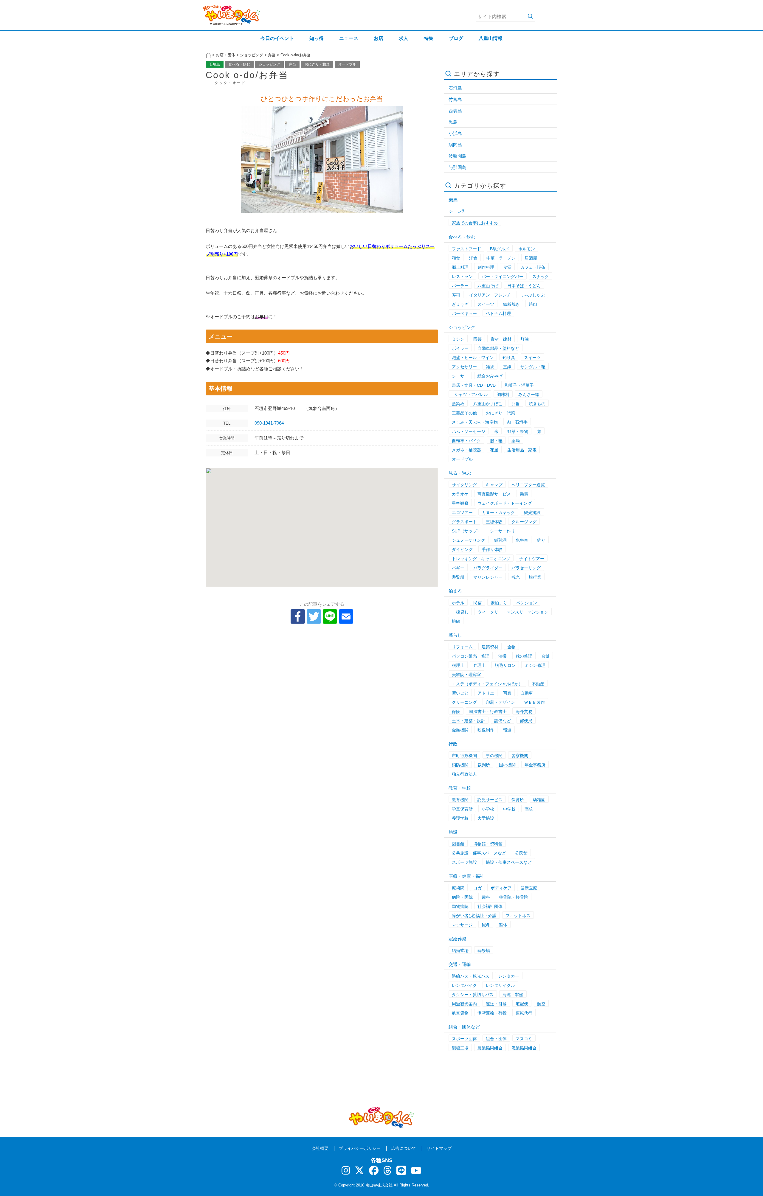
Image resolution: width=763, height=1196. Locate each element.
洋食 (473, 258)
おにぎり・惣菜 (317, 64)
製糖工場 (460, 1048)
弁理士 (479, 665)
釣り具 (509, 357)
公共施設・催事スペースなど (479, 853)
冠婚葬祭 (457, 938)
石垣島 (214, 64)
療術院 (458, 888)
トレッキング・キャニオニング (481, 558)
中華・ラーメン (501, 258)
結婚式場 (460, 950)
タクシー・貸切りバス (473, 994)
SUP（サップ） (466, 531)
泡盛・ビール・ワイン (473, 357)
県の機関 (494, 755)
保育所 (517, 799)
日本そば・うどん (524, 285)
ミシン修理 (535, 665)
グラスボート (464, 521)
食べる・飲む (239, 64)
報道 (507, 730)
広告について (403, 1148)
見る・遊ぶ (460, 473)
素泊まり (499, 602)
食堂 (507, 267)
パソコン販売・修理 (470, 656)
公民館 (521, 853)
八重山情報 (491, 38)
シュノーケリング (468, 540)
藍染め (458, 403)
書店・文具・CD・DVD (474, 385)
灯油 (524, 339)
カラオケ (460, 494)
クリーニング (464, 702)
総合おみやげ (490, 376)
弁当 (292, 64)
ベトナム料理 (498, 313)
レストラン (462, 276)
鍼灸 (486, 924)
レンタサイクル (500, 985)
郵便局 (526, 720)
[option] (322, 159)
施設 (453, 832)
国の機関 (507, 764)
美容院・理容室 (466, 674)
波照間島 (457, 156)
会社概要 (320, 1148)
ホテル (458, 602)
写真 (507, 693)
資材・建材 (501, 339)
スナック (540, 276)
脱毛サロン (505, 665)
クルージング (523, 521)
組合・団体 (496, 1038)
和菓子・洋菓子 (519, 385)
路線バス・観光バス (470, 976)
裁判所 (483, 764)
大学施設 (485, 818)
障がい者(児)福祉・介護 (474, 915)
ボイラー (460, 348)
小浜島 (455, 133)
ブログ (456, 38)
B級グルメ (499, 248)
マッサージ (462, 924)
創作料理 (485, 267)
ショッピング (269, 64)
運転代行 (524, 1013)
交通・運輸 (460, 964)
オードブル (347, 64)
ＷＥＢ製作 (534, 702)
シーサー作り (502, 531)
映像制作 (485, 730)
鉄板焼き (511, 304)
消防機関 (460, 764)
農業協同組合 (490, 1048)
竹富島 (455, 99)
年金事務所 (535, 764)
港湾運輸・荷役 (492, 1013)
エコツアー (462, 512)
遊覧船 (458, 577)
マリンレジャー (488, 577)
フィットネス (518, 915)
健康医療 (528, 888)
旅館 (456, 621)
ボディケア (501, 888)
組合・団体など (464, 1026)
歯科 (486, 897)
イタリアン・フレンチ (490, 295)
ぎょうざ (460, 304)
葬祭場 (483, 950)
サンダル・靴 (532, 366)
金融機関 (460, 730)
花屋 (494, 450)
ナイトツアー (531, 558)
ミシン (458, 339)
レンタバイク (464, 985)
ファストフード (466, 248)
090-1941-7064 (271, 422)
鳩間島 (455, 144)
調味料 (503, 394)
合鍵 (545, 656)
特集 (428, 38)
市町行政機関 (464, 755)
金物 (511, 646)
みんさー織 (528, 394)
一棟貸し (460, 612)
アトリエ (485, 693)
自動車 (526, 693)
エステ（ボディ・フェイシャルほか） (487, 683)
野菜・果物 (517, 431)
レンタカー (508, 976)
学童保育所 (462, 809)
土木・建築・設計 (468, 720)
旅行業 (535, 577)
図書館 (458, 843)
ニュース (348, 38)
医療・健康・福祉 (466, 876)
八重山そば (487, 285)
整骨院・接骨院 (513, 897)
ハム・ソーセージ (468, 431)
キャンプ (494, 484)
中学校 (509, 809)
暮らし (455, 635)
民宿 (477, 602)
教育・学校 (460, 787)
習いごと (460, 693)
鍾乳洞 (500, 540)
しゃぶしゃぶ (532, 295)
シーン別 (457, 211)
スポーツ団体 (464, 1038)
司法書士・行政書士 (488, 711)
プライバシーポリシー (360, 1148)
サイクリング (464, 484)
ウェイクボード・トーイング (504, 503)
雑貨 (490, 366)
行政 (453, 743)
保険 (456, 711)
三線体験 (494, 521)
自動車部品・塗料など (498, 348)
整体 (503, 924)
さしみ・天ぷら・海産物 (475, 422)
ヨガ (477, 888)
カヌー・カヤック (498, 512)
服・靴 (496, 440)
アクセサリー (464, 366)
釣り (541, 540)
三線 (507, 366)
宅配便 (522, 1003)
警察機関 (519, 755)
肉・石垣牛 (517, 422)
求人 (403, 38)
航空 (541, 1003)
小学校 (488, 809)
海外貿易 (524, 711)
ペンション (526, 602)
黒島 (453, 122)
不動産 (538, 683)
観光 (515, 577)
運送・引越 (496, 1003)
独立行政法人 (464, 774)
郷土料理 (460, 267)
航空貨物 (460, 1013)
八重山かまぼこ (488, 403)
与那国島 (457, 167)
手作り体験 (492, 549)
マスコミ (524, 1038)
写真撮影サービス (494, 494)
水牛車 (522, 540)
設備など (502, 720)
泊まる (455, 591)
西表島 (455, 110)
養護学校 (460, 818)
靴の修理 (524, 656)
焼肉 (533, 304)
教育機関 (460, 799)
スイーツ (485, 304)
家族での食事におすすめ (475, 222)
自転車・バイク (466, 440)
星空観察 (460, 503)
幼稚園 (539, 799)
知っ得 (316, 38)
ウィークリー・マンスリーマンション (512, 612)
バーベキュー (464, 313)
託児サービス (490, 799)
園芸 (477, 339)
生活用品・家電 (521, 450)
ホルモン (526, 248)
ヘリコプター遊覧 (528, 484)
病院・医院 (462, 897)
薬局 (515, 440)
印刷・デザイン (500, 702)
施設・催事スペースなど (509, 862)
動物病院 (460, 906)
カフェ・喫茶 (532, 267)
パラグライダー (488, 568)
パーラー (460, 285)
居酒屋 (531, 258)
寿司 (456, 295)
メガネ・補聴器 (466, 450)
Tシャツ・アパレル (470, 394)
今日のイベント (277, 38)
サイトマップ (439, 1148)
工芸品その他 (464, 413)
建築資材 (490, 646)
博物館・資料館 (488, 843)
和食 (456, 258)
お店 (378, 38)
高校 (529, 809)
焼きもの (537, 403)
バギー (458, 568)
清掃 (502, 656)
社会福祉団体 (490, 906)
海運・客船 (513, 994)
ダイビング (462, 549)
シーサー (460, 376)
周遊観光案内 (464, 1003)
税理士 (458, 665)
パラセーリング (526, 568)
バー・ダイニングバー (502, 276)
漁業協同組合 (523, 1048)
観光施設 (532, 512)
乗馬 (453, 199)
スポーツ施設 (464, 862)
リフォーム (462, 646)
